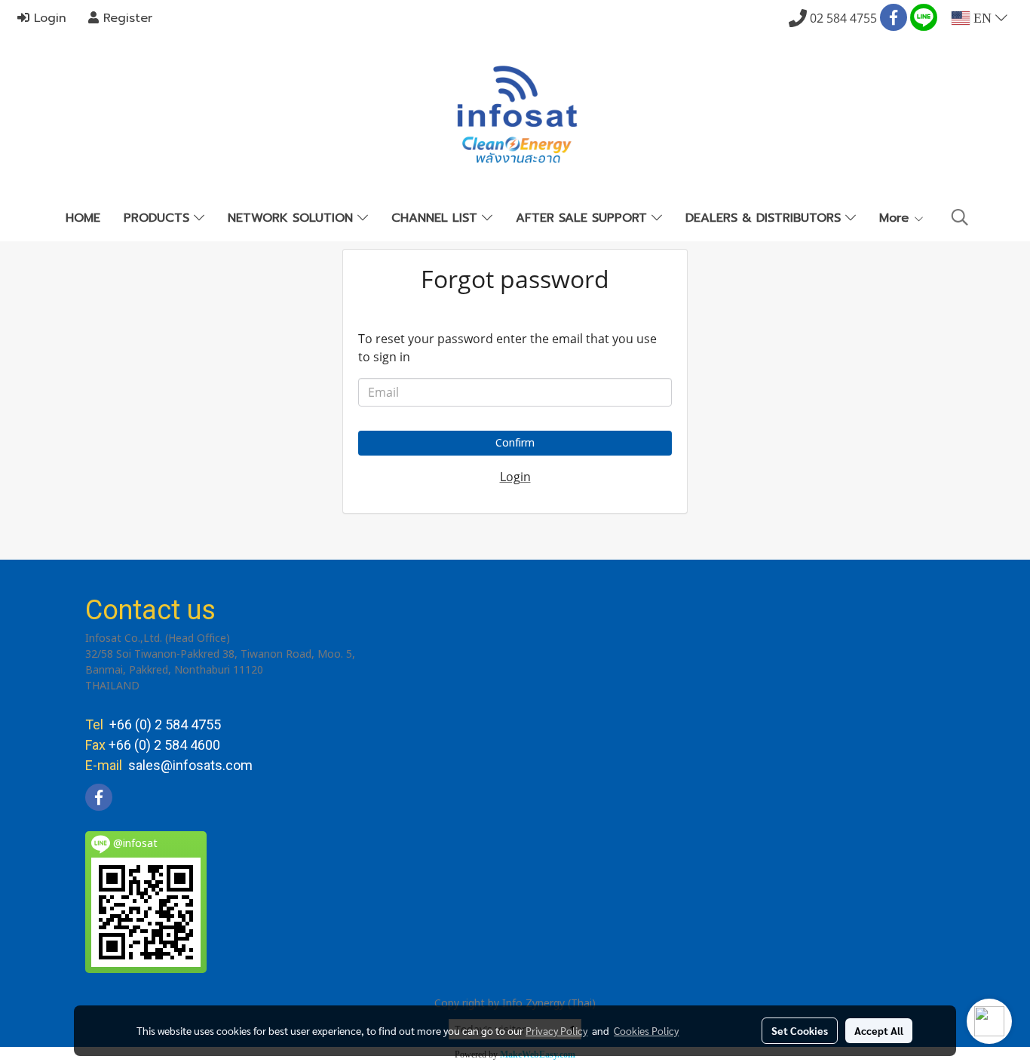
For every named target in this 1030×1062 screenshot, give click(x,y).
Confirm (515, 443)
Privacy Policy (556, 1030)
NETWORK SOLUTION (292, 218)
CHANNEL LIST (436, 218)
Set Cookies (799, 1030)
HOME (83, 218)
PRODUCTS (159, 218)
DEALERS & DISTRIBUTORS (765, 218)
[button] (959, 217)
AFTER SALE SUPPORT (583, 218)
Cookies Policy (646, 1030)
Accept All (878, 1030)
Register (125, 18)
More (896, 218)
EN (982, 18)
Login (47, 18)
